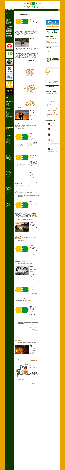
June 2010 (7, 204)
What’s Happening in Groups (50, 120)
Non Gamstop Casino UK (30, 68)
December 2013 (8, 159)
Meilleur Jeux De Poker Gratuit (30, 104)
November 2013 (8, 160)
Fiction (30, 38)
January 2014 (7, 158)
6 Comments (35, 231)
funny (22, 342)
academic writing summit (51, 42)
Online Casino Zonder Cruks (30, 72)
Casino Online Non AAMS (30, 103)
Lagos (25, 342)
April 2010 (7, 206)
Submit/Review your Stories (9, 22)
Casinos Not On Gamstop (30, 74)
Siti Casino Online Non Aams (30, 89)
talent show (37, 195)
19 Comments (35, 312)
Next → (33, 383)
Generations (53, 101)
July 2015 (7, 139)
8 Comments (28, 185)
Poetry (30, 133)
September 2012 (8, 175)
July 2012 (7, 177)
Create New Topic (8, 106)
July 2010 (7, 203)
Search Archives (8, 20)
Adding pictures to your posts (9, 101)
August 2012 (7, 176)
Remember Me (48, 71)
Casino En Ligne (30, 101)
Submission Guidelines (8, 21)
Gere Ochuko (49, 116)
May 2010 (7, 205)
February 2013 (7, 170)
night (28, 219)
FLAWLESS (48, 110)
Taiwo (38, 342)
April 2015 (7, 142)
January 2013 (7, 171)
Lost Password (49, 75)
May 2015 (7, 141)
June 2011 (7, 191)
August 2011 (7, 189)
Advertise (7, 102)
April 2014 (7, 155)
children (20, 128)
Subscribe (7, 117)
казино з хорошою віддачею (30, 93)
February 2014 (7, 157)
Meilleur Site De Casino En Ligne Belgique (30, 88)
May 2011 (7, 192)
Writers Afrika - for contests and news (51, 38)
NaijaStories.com (10, 9)
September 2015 (8, 137)
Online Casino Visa (30, 90)
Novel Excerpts (31, 266)
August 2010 (7, 202)
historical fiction (21, 240)
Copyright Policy (8, 105)
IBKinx (19, 107)
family (23, 128)
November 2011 (8, 186)
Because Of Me (53, 112)
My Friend (33, 327)
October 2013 (7, 161)
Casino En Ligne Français (30, 100)
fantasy (24, 263)
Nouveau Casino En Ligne (30, 105)
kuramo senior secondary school (26, 195)
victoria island (21, 196)
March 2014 (7, 156)
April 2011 (7, 193)
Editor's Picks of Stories (8, 18)
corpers (20, 195)
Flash (33, 38)
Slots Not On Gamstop (30, 69)
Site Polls (7, 115)
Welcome (7, 119)
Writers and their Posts (8, 23)
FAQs (6, 109)
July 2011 (7, 190)
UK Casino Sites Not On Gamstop (30, 84)
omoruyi (32, 342)
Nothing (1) (55, 108)
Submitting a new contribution (9, 116)
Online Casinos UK (30, 67)
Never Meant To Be (33, 289)
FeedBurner (54, 82)
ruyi (35, 342)
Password (47, 69)
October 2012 (7, 174)
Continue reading (23, 34)
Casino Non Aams (30, 86)
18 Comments (34, 119)
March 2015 (7, 143)
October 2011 (7, 187)
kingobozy (48, 112)
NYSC (33, 195)
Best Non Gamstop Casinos (30, 71)
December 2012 (8, 172)
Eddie (52, 116)
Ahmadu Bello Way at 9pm (33, 205)
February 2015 (7, 144)
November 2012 (8, 173)
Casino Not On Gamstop (30, 85)
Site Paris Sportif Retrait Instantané (30, 92)
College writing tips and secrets (50, 40)
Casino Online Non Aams (30, 77)
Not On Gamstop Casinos (30, 73)
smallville (33, 155)
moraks (23, 185)
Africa (19, 342)
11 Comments (35, 293)
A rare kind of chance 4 (33, 348)
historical (27, 263)
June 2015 (7, 140)
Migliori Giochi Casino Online (30, 87)
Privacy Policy (7, 112)
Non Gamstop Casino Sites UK (30, 70)
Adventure (31, 222)
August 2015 (7, 138)
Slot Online (30, 61)
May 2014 (7, 154)
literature (28, 342)
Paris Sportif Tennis (30, 91)
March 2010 (7, 207)
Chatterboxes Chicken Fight (26, 49)
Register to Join (8, 19)
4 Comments (35, 254)
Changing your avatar (8, 103)
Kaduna (25, 219)
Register (48, 74)
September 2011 (8, 188)
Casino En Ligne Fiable (30, 99)
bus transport (21, 219)
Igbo (30, 263)
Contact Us (7, 104)
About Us (7, 100)
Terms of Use (7, 118)
